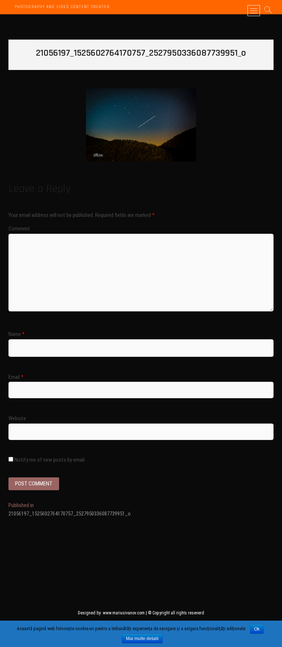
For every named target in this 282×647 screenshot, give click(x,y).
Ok (257, 629)
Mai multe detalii (142, 638)
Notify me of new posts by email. (50, 459)
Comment (19, 228)
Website (17, 418)
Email (16, 377)
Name (16, 334)
